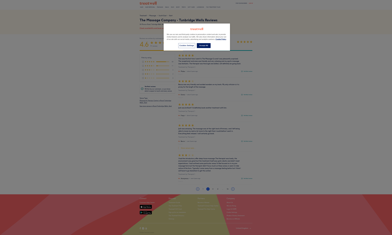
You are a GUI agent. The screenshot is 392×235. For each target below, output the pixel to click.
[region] (197, 37)
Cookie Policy (220, 39)
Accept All (203, 45)
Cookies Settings (186, 45)
